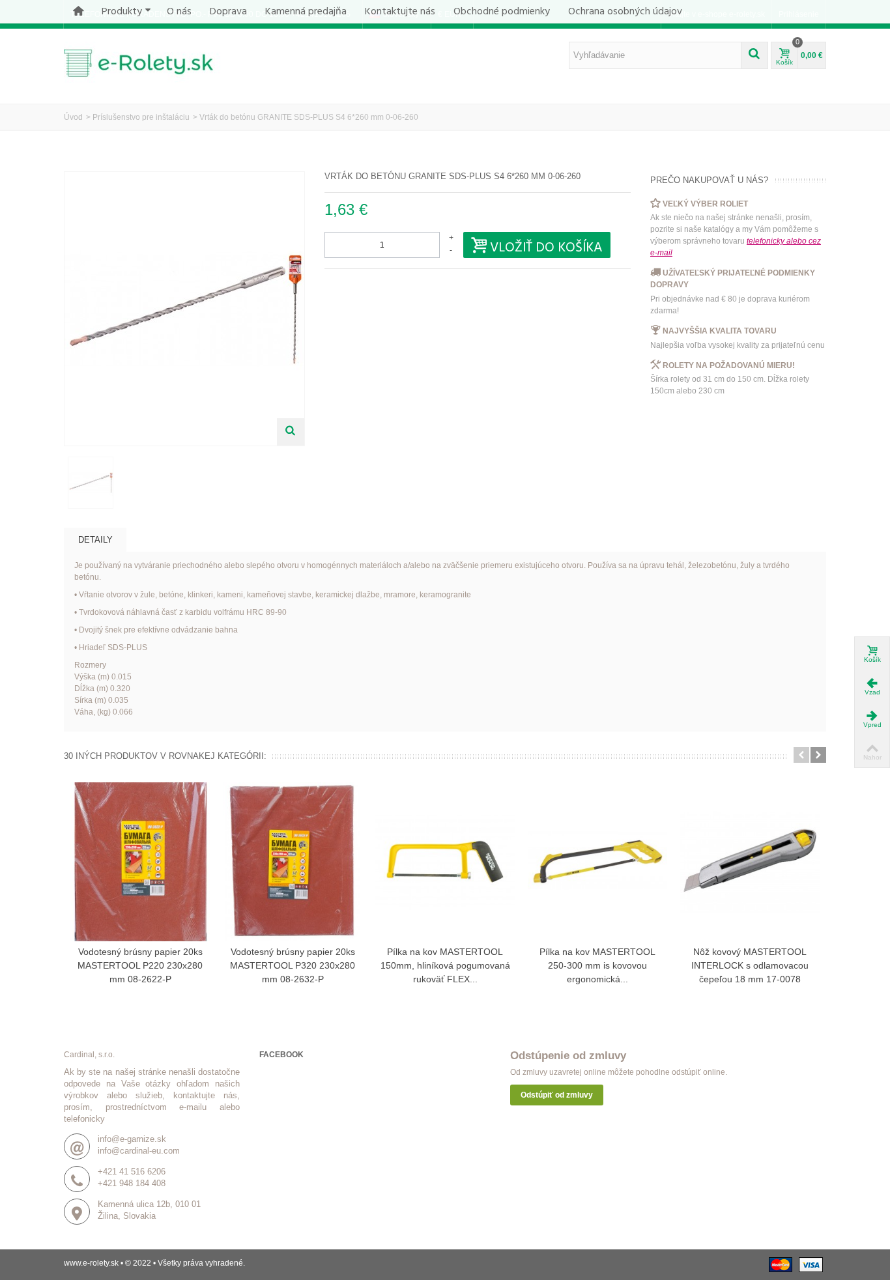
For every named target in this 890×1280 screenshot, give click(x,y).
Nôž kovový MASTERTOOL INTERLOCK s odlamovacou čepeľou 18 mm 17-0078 (750, 965)
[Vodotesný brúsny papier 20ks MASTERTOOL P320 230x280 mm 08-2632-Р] (292, 861)
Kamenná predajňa (306, 11)
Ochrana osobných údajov (625, 11)
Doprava (228, 11)
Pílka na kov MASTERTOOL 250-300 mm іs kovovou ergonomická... (597, 965)
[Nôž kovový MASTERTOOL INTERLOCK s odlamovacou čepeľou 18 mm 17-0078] (750, 861)
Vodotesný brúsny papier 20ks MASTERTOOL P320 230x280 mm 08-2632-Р (292, 965)
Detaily (95, 540)
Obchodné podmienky (501, 11)
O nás (179, 11)
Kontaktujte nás (400, 11)
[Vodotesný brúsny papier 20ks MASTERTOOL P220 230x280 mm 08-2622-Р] (140, 861)
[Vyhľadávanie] (754, 55)
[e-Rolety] (145, 61)
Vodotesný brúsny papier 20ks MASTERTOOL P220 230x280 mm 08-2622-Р (140, 965)
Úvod (73, 117)
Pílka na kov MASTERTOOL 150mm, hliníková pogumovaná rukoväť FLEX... (445, 965)
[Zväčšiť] (290, 432)
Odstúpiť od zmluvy (557, 1095)
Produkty (122, 11)
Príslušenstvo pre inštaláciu (141, 117)
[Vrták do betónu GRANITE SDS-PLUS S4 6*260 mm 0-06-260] (90, 483)
